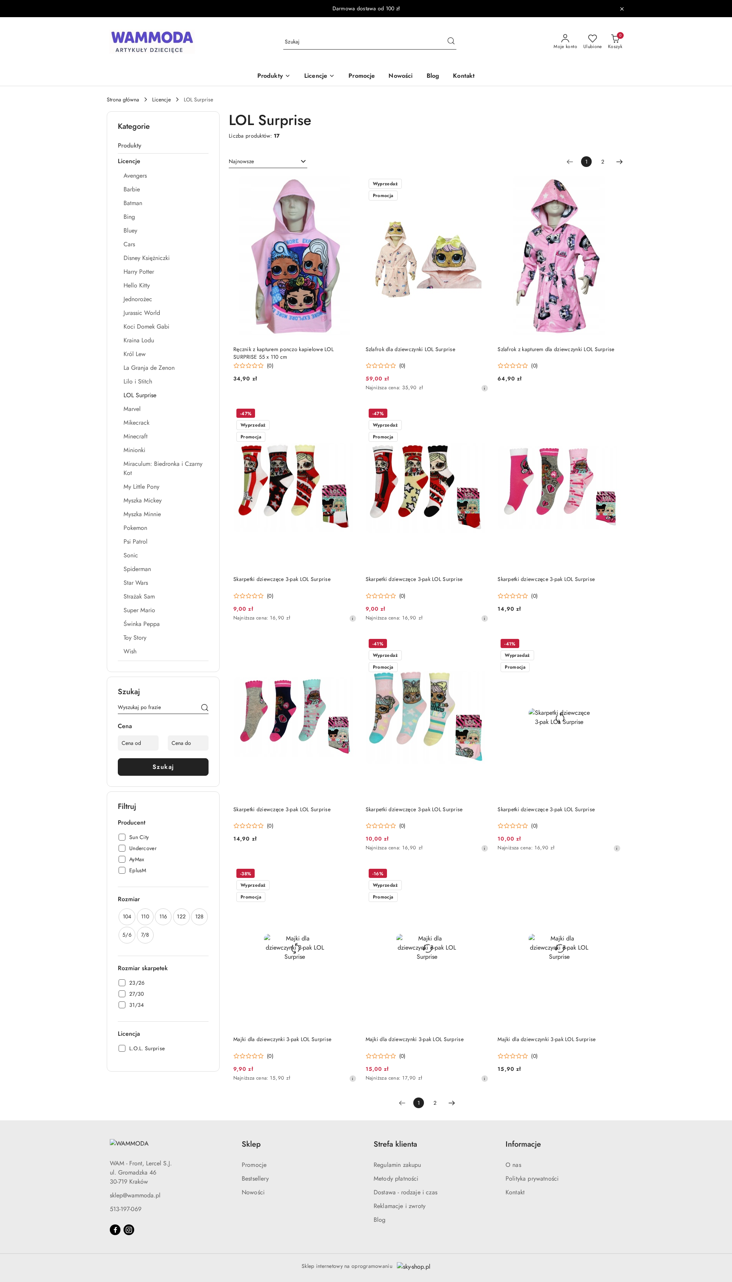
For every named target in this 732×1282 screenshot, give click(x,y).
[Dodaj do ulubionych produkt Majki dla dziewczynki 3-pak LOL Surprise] (347, 874)
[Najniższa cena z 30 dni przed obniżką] (484, 388)
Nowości (253, 1192)
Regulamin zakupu (397, 1164)
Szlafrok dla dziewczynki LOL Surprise (410, 349)
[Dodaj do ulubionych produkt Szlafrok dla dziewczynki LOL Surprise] (479, 184)
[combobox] (268, 161)
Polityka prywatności (532, 1178)
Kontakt (515, 1192)
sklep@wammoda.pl (135, 1195)
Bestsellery (255, 1178)
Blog (380, 1219)
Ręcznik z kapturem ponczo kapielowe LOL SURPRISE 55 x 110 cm (283, 353)
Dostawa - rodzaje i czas (405, 1192)
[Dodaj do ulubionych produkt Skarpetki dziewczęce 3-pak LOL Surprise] (347, 414)
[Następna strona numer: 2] (619, 161)
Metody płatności (396, 1178)
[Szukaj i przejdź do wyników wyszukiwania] (451, 42)
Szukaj (163, 766)
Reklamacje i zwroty (399, 1206)
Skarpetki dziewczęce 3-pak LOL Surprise (282, 579)
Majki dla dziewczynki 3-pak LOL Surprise (282, 1039)
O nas (513, 1164)
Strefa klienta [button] (395, 1144)
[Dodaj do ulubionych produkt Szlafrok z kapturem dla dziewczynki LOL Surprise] (612, 184)
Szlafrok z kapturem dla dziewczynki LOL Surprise (556, 349)
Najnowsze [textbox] (241, 161)
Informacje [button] (523, 1144)
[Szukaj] (205, 708)
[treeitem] (163, 145)
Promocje (254, 1164)
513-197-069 (125, 1209)
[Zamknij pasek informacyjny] (621, 8)
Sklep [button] (251, 1144)
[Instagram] (129, 1229)
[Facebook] (115, 1229)
